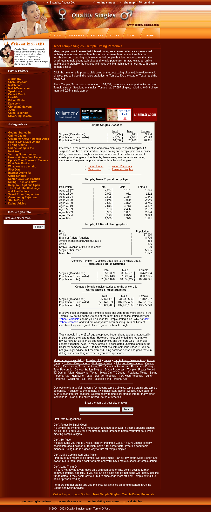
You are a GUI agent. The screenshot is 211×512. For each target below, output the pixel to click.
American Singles (122, 169)
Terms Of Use (101, 508)
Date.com (14, 103)
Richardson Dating (142, 366)
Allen (71, 372)
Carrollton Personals (116, 366)
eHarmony (14, 78)
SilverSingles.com (20, 115)
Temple (131, 369)
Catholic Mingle (18, 112)
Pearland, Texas (137, 372)
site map (129, 2)
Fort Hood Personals (131, 375)
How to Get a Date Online (24, 141)
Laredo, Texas (77, 366)
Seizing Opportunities (22, 154)
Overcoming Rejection (22, 197)
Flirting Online (17, 144)
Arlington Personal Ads (129, 363)
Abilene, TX (95, 366)
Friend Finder (17, 100)
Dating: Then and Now (22, 181)
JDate (11, 109)
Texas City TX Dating (112, 372)
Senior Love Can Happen (24, 178)
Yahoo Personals (122, 166)
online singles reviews (36, 501)
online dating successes (103, 501)
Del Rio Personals (105, 375)
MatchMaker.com (19, 88)
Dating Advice (17, 203)
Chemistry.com (17, 82)
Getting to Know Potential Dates (28, 138)
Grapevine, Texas (86, 372)
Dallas (107, 360)
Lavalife (13, 97)
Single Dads (16, 200)
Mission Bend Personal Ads (111, 378)
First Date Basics (19, 163)
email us (149, 2)
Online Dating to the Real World (21, 149)
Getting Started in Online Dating (19, 134)
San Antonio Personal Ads (129, 360)
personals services (70, 501)
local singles (134, 501)
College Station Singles (88, 369)
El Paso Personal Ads (77, 363)
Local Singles (82, 494)
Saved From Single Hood (24, 194)
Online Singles (61, 494)
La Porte (87, 378)
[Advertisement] (106, 101)
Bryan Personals (115, 369)
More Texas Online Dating (69, 360)
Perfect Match (17, 94)
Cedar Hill (74, 378)
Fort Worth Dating (102, 363)
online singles (106, 2)
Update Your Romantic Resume (28, 160)
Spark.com (15, 91)
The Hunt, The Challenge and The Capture (24, 190)
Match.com (15, 85)
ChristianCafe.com (20, 106)
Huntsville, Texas (82, 375)
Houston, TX (93, 360)
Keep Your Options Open (24, 185)
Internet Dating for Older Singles (19, 174)
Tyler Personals (63, 369)
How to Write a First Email (25, 157)
